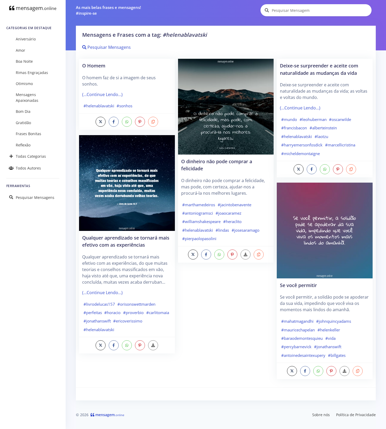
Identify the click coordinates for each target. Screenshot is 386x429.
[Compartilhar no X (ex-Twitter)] (101, 122)
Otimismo (24, 83)
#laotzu (321, 136)
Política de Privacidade (356, 414)
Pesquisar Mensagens (35, 197)
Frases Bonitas (28, 133)
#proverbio (133, 312)
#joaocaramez (228, 213)
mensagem (35, 8)
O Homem (93, 65)
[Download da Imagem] (153, 345)
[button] (153, 122)
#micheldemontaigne (300, 153)
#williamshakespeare (201, 221)
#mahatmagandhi (297, 321)
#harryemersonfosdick (301, 144)
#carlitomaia (157, 312)
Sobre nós (321, 414)
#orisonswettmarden (136, 304)
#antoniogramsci (197, 213)
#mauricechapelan (298, 329)
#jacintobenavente (234, 204)
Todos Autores (28, 168)
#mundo (289, 119)
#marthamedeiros (198, 204)
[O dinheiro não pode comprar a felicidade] (226, 106)
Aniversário (26, 38)
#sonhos (124, 105)
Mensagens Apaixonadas (27, 97)
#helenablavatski (99, 105)
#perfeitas (93, 312)
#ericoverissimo (127, 321)
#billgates (337, 355)
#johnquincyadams (333, 321)
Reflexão (23, 144)
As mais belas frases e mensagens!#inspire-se (108, 10)
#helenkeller (328, 329)
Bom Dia (23, 111)
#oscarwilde (340, 119)
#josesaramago (245, 230)
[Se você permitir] (325, 230)
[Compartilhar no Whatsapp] (127, 122)
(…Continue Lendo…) (102, 94)
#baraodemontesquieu (302, 338)
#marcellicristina (340, 144)
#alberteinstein (323, 127)
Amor (20, 50)
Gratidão (23, 122)
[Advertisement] (226, 305)
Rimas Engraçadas (32, 72)
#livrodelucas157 (99, 304)
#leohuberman (313, 119)
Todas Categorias (31, 156)
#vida (330, 338)
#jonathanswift (97, 321)
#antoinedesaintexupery (303, 355)
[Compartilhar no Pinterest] (140, 122)
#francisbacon (294, 127)
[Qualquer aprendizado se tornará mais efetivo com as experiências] (127, 183)
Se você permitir (298, 285)
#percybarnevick (296, 346)
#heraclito (232, 221)
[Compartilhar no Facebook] (114, 122)
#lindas (222, 230)
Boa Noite (24, 61)
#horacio (112, 312)
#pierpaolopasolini (199, 238)
